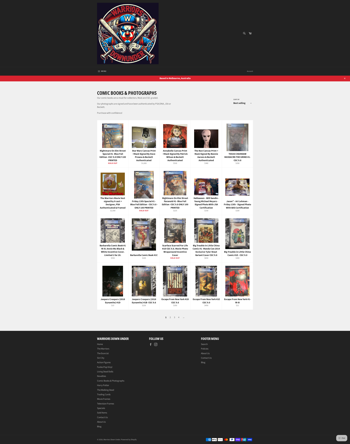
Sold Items (102, 412)
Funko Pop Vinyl (104, 367)
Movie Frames (103, 399)
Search (204, 344)
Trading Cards (103, 394)
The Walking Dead (105, 390)
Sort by (236, 99)
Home (100, 344)
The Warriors (103, 348)
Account (250, 71)
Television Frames (105, 403)
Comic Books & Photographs (110, 380)
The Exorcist (103, 353)
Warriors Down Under (111, 439)
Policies (204, 348)
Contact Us (102, 417)
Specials (101, 408)
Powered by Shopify (129, 439)
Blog (99, 426)
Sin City (100, 358)
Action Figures (104, 362)
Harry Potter (103, 385)
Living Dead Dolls (105, 371)
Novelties (101, 376)
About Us (101, 422)
